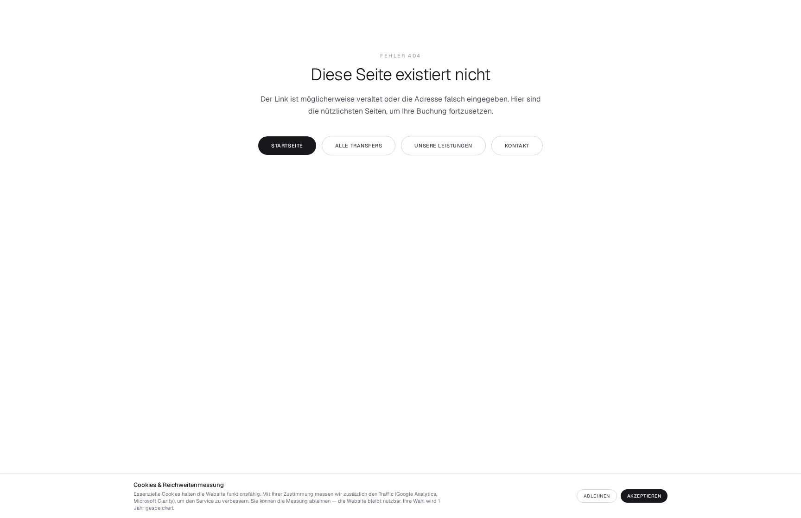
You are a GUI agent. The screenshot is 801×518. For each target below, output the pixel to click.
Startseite (287, 145)
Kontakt (517, 145)
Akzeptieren (644, 496)
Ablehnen (597, 496)
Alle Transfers (358, 145)
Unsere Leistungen (443, 145)
